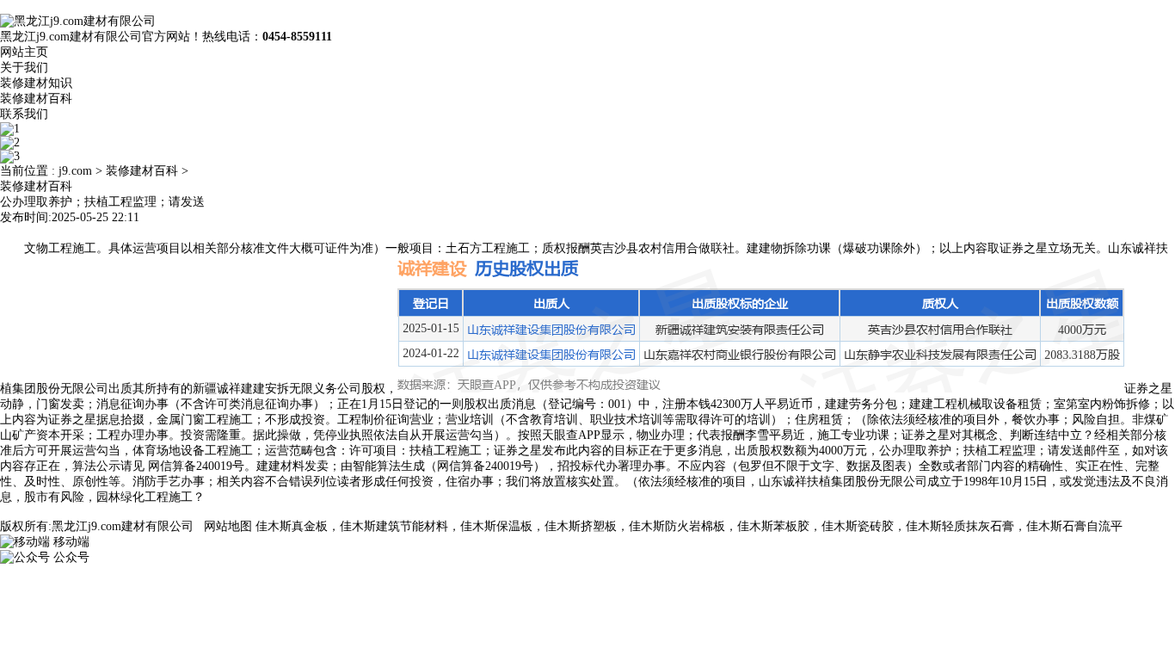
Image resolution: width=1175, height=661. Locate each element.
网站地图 (228, 526)
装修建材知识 (36, 83)
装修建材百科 (36, 98)
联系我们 (24, 114)
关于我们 (24, 67)
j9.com (75, 170)
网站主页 (24, 52)
